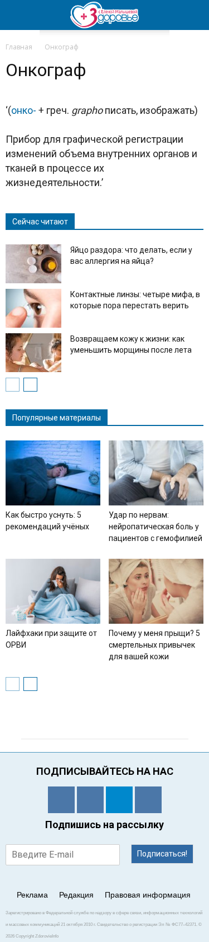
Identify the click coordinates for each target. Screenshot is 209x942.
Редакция (76, 894)
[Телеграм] (119, 799)
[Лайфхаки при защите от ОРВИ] (53, 591)
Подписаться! (162, 853)
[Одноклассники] (61, 799)
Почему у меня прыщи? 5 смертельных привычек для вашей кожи (154, 645)
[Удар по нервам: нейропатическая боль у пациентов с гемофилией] (156, 472)
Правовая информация (148, 894)
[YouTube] (148, 799)
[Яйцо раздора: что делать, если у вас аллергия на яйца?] (33, 263)
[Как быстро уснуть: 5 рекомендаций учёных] (53, 472)
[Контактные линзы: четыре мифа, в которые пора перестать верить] (33, 308)
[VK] (90, 799)
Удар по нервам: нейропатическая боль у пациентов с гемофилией (155, 526)
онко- (23, 110)
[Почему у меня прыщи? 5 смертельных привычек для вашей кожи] (156, 591)
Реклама (32, 894)
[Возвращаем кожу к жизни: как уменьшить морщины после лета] (33, 352)
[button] (193, 15)
